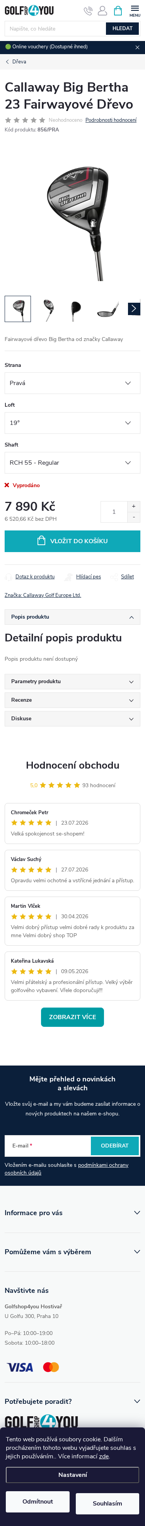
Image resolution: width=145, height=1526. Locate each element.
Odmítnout (37, 1501)
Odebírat (115, 1145)
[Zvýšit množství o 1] (133, 506)
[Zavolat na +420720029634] (88, 11)
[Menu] (135, 10)
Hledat (123, 28)
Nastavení (72, 1475)
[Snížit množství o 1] (133, 517)
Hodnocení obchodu (72, 765)
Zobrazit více (72, 1017)
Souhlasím (107, 1503)
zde (104, 1456)
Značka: (43, 595)
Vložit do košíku (79, 541)
